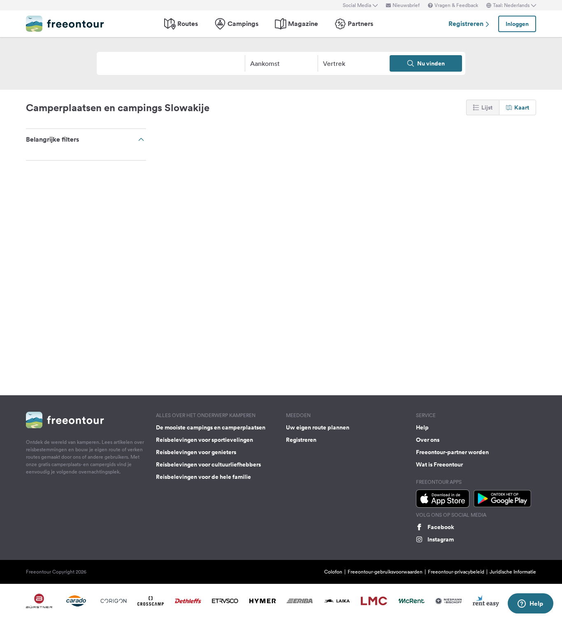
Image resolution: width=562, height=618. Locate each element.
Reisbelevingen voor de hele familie (203, 477)
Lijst (486, 107)
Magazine (303, 23)
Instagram (440, 539)
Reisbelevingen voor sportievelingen (204, 440)
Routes (187, 23)
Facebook (440, 527)
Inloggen (517, 24)
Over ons (427, 440)
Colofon (333, 571)
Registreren (466, 23)
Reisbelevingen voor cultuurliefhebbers (208, 464)
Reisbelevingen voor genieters (196, 452)
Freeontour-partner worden (452, 452)
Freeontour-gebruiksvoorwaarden (385, 571)
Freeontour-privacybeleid (456, 571)
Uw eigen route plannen (317, 427)
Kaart (521, 107)
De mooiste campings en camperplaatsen (210, 427)
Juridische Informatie (513, 571)
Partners (360, 23)
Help (422, 427)
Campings (243, 23)
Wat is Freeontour (439, 464)
